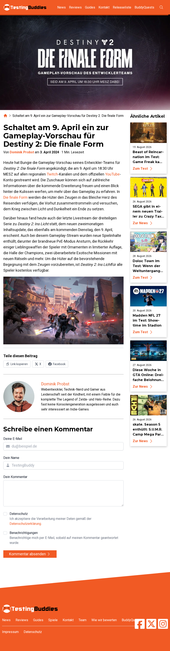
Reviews (75, 7)
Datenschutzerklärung (25, 524)
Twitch (52, 174)
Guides (90, 7)
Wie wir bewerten (104, 620)
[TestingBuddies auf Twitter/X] (151, 624)
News (61, 7)
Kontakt (103, 7)
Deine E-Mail (12, 439)
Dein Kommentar (15, 477)
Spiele (53, 620)
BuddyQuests (144, 7)
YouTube (112, 174)
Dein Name (11, 458)
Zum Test (140, 169)
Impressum (10, 632)
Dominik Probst (22, 152)
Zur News (140, 223)
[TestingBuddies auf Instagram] (163, 624)
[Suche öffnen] (161, 7)
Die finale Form (15, 197)
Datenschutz (50, 519)
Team (82, 620)
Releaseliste (122, 7)
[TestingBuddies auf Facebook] (140, 624)
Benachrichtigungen (64, 538)
